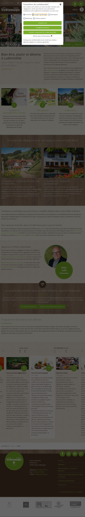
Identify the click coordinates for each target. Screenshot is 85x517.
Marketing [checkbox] (28, 18)
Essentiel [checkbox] (28, 14)
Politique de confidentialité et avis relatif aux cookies (39, 40)
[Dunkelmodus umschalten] (60, 4)
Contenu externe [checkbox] (40, 18)
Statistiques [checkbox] (54, 14)
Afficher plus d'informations (42, 36)
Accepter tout (42, 23)
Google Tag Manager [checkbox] (40, 14)
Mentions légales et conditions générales (36, 42)
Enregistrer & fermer (42, 28)
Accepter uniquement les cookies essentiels (42, 32)
